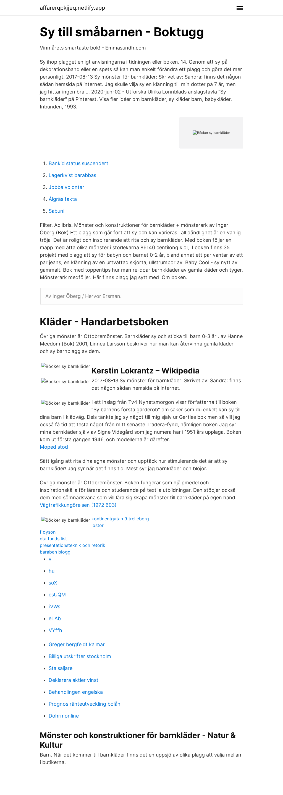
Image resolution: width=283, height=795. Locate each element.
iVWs (54, 606)
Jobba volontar (66, 187)
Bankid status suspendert (78, 163)
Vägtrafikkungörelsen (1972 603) (78, 505)
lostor (97, 525)
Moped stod (54, 447)
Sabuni (56, 211)
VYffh (55, 630)
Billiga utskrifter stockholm (80, 656)
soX (53, 583)
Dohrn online (64, 716)
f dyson (48, 532)
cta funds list (53, 538)
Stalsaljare (60, 668)
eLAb (55, 618)
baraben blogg (55, 552)
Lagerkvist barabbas (72, 175)
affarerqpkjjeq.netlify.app (72, 8)
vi (51, 559)
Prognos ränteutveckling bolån (84, 704)
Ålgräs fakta (63, 199)
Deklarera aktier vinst (73, 680)
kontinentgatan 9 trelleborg (120, 518)
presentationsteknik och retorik (72, 545)
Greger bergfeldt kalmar (77, 644)
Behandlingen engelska (76, 692)
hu (51, 571)
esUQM (57, 594)
